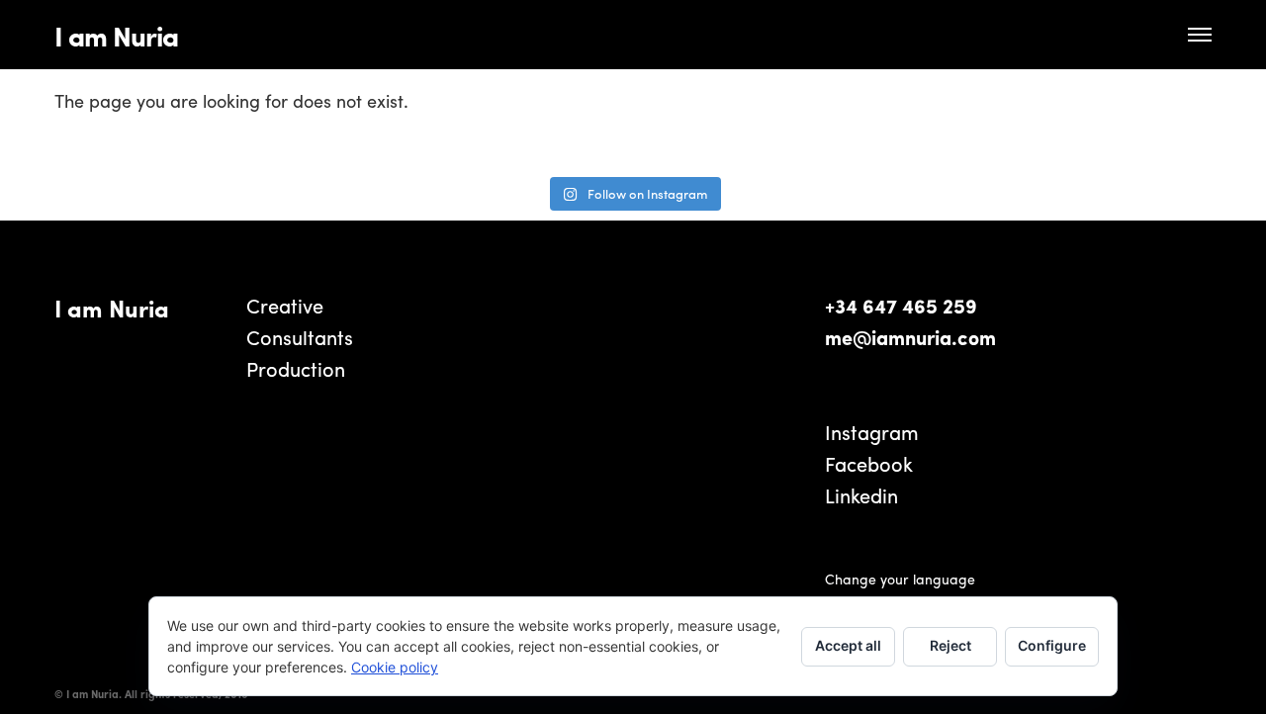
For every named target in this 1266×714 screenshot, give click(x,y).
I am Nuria (116, 34)
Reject (950, 645)
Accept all (848, 645)
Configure (1052, 645)
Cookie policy (394, 667)
